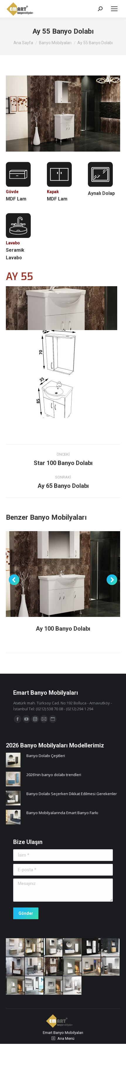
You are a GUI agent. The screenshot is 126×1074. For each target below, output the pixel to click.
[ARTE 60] (15, 985)
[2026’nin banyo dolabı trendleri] (13, 780)
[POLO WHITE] (72, 985)
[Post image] (63, 574)
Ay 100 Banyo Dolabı (63, 628)
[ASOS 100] (15, 966)
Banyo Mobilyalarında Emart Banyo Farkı (62, 812)
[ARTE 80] (72, 966)
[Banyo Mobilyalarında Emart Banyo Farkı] (13, 818)
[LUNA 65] (15, 947)
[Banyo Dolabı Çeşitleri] (13, 761)
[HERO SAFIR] (110, 947)
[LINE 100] (34, 985)
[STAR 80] (53, 947)
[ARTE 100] (53, 985)
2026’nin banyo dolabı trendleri (53, 774)
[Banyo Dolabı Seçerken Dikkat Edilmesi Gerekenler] (13, 799)
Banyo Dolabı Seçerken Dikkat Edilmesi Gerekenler (71, 793)
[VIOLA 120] (91, 966)
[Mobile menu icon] (114, 9)
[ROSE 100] (110, 966)
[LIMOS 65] (91, 947)
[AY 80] (53, 966)
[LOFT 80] (34, 966)
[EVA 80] (34, 947)
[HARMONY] (72, 947)
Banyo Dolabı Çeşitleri (45, 755)
